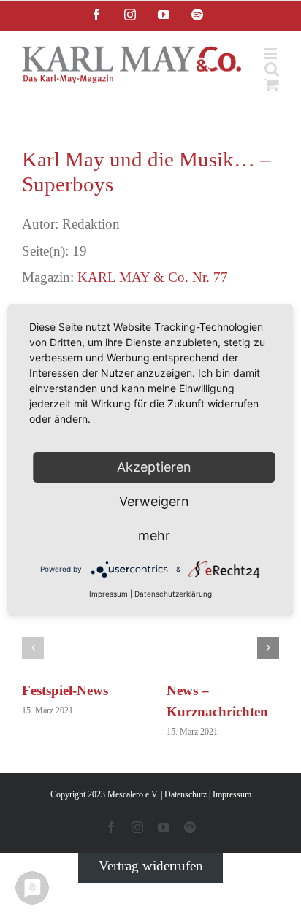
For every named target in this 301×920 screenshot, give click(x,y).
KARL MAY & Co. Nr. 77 (152, 277)
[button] (33, 648)
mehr (154, 535)
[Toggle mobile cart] (271, 84)
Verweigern (154, 501)
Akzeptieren (154, 467)
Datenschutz (185, 794)
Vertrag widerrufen (151, 865)
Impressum (232, 794)
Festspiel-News (65, 690)
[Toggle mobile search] (271, 69)
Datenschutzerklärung (173, 593)
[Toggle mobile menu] (271, 53)
